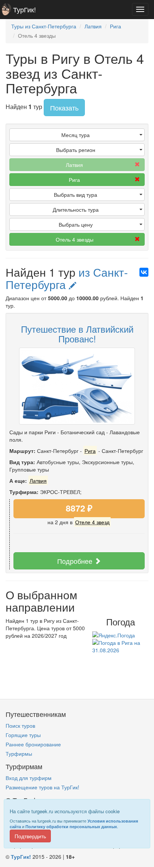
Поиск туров (20, 725)
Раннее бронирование (33, 744)
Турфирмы (19, 753)
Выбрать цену (76, 224)
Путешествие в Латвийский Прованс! (77, 333)
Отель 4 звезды (74, 239)
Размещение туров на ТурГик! (42, 787)
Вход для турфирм (29, 777)
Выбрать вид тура (75, 194)
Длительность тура (76, 209)
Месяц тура (75, 135)
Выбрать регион (75, 149)
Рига (74, 179)
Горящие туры (23, 735)
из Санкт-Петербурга (67, 278)
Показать (64, 107)
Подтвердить (30, 836)
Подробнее (75, 561)
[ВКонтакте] (143, 272)
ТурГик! (24, 9)
